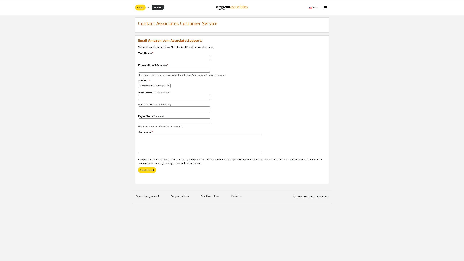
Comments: (145, 131)
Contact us (236, 196)
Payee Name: (151, 116)
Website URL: (154, 104)
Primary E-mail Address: (153, 64)
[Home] (232, 7)
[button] (314, 7)
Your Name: (145, 52)
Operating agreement (147, 196)
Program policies (180, 196)
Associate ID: (154, 92)
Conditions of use (210, 196)
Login (140, 7)
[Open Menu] (324, 7)
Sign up (158, 7)
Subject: (144, 80)
